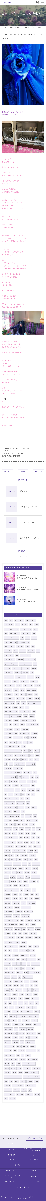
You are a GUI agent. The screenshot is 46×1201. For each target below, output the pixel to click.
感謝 (25, 972)
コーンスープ (23, 951)
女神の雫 (13, 868)
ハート (10, 794)
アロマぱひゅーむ (10, 659)
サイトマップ (34, 1182)
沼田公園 (17, 907)
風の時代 (34, 638)
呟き (33, 785)
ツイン (15, 829)
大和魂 (18, 825)
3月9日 (17, 1081)
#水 (20, 557)
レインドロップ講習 (10, 777)
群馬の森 (7, 759)
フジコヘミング (18, 738)
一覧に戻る (23, 472)
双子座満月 (8, 812)
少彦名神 (7, 1085)
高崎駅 (13, 859)
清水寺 (35, 994)
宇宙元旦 (27, 872)
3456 (23, 964)
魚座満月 (25, 1046)
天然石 (7, 1068)
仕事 (38, 838)
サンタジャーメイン (10, 842)
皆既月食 (30, 1029)
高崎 (30, 1090)
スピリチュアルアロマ (11, 733)
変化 (37, 1003)
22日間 (20, 842)
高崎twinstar (35, 877)
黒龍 (18, 964)
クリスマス (8, 820)
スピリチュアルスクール (18, 851)
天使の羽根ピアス (24, 733)
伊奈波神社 (21, 1033)
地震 (39, 959)
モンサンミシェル (10, 959)
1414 (31, 759)
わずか (12, 1007)
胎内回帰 (14, 1038)
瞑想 (6, 633)
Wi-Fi (6, 877)
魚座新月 (12, 877)
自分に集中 (28, 1025)
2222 (22, 799)
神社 (31, 751)
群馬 (6, 620)
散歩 (13, 759)
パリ (39, 1033)
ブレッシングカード (32, 820)
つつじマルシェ (26, 907)
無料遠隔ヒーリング (19, 820)
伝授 (20, 838)
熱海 (12, 990)
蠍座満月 (7, 903)
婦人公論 (7, 955)
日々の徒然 (37, 685)
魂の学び (36, 898)
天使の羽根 (23, 651)
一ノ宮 (20, 998)
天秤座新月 (8, 985)
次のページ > (38, 472)
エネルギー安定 (18, 768)
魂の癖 (26, 842)
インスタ (14, 707)
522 (23, 812)
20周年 (7, 868)
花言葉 (38, 829)
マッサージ (16, 916)
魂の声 (33, 833)
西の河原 (14, 898)
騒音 (22, 985)
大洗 (24, 929)
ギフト (7, 716)
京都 (29, 990)
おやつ (7, 859)
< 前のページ (7, 472)
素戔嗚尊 (14, 894)
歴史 (18, 959)
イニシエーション (30, 659)
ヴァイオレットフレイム (11, 890)
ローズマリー (30, 968)
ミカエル (32, 825)
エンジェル (37, 1025)
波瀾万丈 (19, 872)
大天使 (25, 716)
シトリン (29, 1007)
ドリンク (7, 785)
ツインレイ (30, 699)
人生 (31, 898)
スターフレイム (24, 885)
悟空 (13, 872)
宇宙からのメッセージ (11, 712)
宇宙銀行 (28, 1055)
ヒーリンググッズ (25, 655)
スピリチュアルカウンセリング (13, 751)
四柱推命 (7, 872)
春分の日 (34, 872)
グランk (7, 977)
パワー (7, 781)
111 (39, 1051)
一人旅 (7, 990)
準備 (35, 985)
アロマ (27, 638)
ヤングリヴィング (10, 803)
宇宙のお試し (8, 694)
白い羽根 (7, 964)
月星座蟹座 (24, 855)
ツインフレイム (9, 846)
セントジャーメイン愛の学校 (31, 1077)
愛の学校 (7, 1072)
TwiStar (23, 694)
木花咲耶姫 (35, 998)
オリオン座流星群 (32, 1059)
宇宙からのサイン (19, 764)
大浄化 (24, 903)
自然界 (27, 833)
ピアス (27, 646)
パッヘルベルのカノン (11, 946)
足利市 (35, 868)
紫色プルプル (34, 681)
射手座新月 (31, 651)
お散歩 (7, 855)
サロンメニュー (30, 1042)
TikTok (21, 1038)
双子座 (21, 925)
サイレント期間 (31, 764)
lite (27, 1038)
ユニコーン (13, 1020)
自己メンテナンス (27, 977)
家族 (32, 894)
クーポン (7, 668)
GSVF (31, 755)
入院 (6, 764)
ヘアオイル (34, 733)
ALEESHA (7, 933)
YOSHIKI (13, 881)
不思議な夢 (8, 916)
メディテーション (14, 633)
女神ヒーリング (28, 685)
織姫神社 (21, 868)
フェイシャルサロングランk (28, 720)
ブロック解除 (15, 903)
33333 (16, 694)
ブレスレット (20, 699)
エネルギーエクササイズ (11, 920)
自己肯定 (34, 1020)
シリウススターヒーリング (12, 942)
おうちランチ (8, 907)
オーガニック (8, 755)
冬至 (35, 816)
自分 (31, 777)
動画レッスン (24, 955)
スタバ (20, 1003)
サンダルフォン (18, 981)
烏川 (36, 851)
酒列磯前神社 (29, 938)
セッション (15, 1011)
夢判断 (23, 1081)
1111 (27, 707)
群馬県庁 (7, 833)
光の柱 (14, 833)
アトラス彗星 (34, 981)
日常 (6, 968)
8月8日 (24, 959)
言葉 (31, 672)
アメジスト (8, 864)
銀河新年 (24, 759)
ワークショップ (28, 912)
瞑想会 (35, 629)
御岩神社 (35, 990)
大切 (36, 777)
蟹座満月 (34, 668)
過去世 (37, 677)
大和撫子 (7, 1011)
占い (11, 620)
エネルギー (16, 812)
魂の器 (14, 933)
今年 (6, 1007)
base (35, 664)
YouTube (7, 707)
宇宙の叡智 (25, 729)
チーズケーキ (22, 946)
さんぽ (23, 790)
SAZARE (19, 685)
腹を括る (12, 742)
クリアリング (27, 772)
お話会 (26, 751)
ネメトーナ (28, 816)
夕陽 (33, 794)
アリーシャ (26, 668)
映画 (15, 1003)
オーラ (17, 625)
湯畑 (37, 894)
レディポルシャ (9, 790)
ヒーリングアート (9, 685)
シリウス (32, 925)
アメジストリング (20, 677)
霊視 (6, 1098)
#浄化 (25, 557)
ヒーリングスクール (23, 642)
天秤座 (36, 1081)
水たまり (17, 794)
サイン (20, 1072)
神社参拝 (16, 690)
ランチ (25, 864)
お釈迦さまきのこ (10, 972)
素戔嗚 (25, 933)
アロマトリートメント (11, 1059)
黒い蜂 (13, 1068)
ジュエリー (8, 1090)
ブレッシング (35, 964)
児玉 (11, 968)
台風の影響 (8, 768)
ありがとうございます (11, 925)
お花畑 (17, 790)
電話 (25, 738)
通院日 (26, 981)
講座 (33, 646)
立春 (38, 842)
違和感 (32, 842)
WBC (18, 703)
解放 (35, 772)
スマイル (7, 681)
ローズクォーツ (31, 1051)
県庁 (23, 968)
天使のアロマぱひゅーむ (21, 755)
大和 (6, 825)
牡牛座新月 (19, 912)
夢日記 (15, 651)
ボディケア (16, 1090)
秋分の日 (14, 977)
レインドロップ (26, 633)
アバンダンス (31, 959)
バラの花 (36, 946)
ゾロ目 (27, 799)
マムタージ (21, 1051)
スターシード (33, 1038)
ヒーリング (20, 1094)
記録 (15, 1051)
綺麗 (18, 1055)
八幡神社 (17, 968)
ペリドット (21, 877)
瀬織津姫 (29, 694)
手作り (30, 781)
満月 (37, 790)
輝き (35, 1007)
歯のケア (25, 672)
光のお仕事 (8, 1051)
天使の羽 (7, 1042)
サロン (19, 1046)
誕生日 (36, 759)
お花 (11, 1081)
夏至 (24, 742)
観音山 (15, 885)
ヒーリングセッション (25, 664)
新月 (17, 655)
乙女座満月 (23, 1029)
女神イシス (8, 829)
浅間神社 (27, 998)
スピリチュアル (9, 625)
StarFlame (20, 659)
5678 (6, 1020)
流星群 (21, 829)
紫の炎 (28, 877)
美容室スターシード (10, 807)
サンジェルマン (31, 1033)
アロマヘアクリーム (21, 846)
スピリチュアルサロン (11, 838)
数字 (6, 1016)
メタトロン (8, 981)
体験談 (18, 1064)
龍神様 (23, 725)
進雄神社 (7, 894)
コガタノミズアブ (10, 938)
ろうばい (28, 829)
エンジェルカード (10, 1094)
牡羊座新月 (27, 890)
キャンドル (37, 846)
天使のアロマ (8, 672)
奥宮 (27, 925)
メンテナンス (25, 1020)
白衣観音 (21, 833)
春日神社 (32, 1046)
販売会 (37, 751)
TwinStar (24, 625)
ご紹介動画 (15, 785)
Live (22, 1042)
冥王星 (24, 703)
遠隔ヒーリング (9, 655)
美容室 (30, 742)
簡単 (30, 946)
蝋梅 (30, 846)
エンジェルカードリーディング (13, 1077)
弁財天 (19, 1068)
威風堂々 (7, 1025)
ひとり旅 (18, 990)
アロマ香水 (8, 651)
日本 (24, 990)
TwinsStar (30, 677)
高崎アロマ (20, 646)
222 (11, 764)
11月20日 (28, 994)
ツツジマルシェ (9, 912)
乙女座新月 (14, 781)
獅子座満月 (8, 690)
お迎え (19, 859)
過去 (13, 1064)
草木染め (20, 807)
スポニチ (30, 929)
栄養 (10, 1003)
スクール (24, 1090)
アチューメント (9, 677)
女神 (34, 633)
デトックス (23, 781)
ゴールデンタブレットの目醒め (13, 772)
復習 (19, 777)
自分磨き (17, 729)
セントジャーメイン (26, 629)
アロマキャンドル (10, 703)
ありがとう (8, 885)
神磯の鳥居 (20, 938)
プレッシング (20, 803)
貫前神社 (13, 998)
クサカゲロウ (33, 933)
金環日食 (16, 985)
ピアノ (27, 807)
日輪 (26, 898)
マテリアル (8, 738)
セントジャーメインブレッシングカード (27, 1016)
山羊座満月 (18, 929)
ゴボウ (15, 951)
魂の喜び (26, 838)
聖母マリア (15, 681)
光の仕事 (31, 951)
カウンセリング (19, 620)
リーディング (29, 920)
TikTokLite (15, 1042)
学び (27, 985)
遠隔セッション (25, 785)
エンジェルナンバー (24, 712)
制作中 (31, 1003)
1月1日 (12, 825)
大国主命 (32, 716)
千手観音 (7, 1038)
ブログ (21, 707)
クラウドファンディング (11, 629)
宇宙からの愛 (36, 1068)
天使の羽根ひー (20, 1007)
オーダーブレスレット (29, 1064)
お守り (36, 625)
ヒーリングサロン (30, 620)
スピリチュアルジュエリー (12, 746)
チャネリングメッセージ (11, 638)
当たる (37, 1094)
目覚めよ (24, 825)
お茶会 (37, 755)
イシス (7, 881)
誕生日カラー (24, 681)
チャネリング (29, 1094)
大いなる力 (15, 955)
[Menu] (42, 2)
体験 (33, 838)
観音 (21, 898)
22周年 (14, 1072)
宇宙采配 (19, 972)
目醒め (37, 1011)
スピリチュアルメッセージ (12, 816)
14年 (16, 1029)
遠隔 (28, 794)
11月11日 (7, 994)
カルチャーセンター (17, 1085)
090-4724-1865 (14, 456)
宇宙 (34, 712)
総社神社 (12, 1016)
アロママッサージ (10, 1055)
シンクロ (25, 777)
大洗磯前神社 (8, 929)
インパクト (36, 864)
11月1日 (7, 1064)
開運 (31, 625)
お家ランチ (32, 855)
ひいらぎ (7, 851)
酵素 (35, 781)
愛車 (24, 859)
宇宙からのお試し (31, 690)
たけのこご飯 (31, 903)
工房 (17, 855)
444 (28, 964)
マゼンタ (28, 868)
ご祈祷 (21, 994)
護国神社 (37, 938)
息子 (6, 742)
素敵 (6, 1081)
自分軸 (22, 690)
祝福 (6, 725)
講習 (22, 920)
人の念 (30, 859)
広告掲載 (37, 929)
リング (7, 998)
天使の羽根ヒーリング (34, 703)
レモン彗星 (22, 1059)
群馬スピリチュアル (10, 642)
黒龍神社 (15, 994)
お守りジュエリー (9, 646)
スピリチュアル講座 (32, 725)
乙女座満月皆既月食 (10, 1033)
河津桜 (26, 881)
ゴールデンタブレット (27, 1011)
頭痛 (35, 859)
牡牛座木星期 (8, 729)
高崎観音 (24, 942)
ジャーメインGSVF (16, 716)
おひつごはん (17, 864)
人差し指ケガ (26, 1068)
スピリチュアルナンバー (11, 799)
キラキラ (16, 725)
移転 (28, 803)
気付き (19, 742)
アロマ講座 (8, 720)
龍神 (13, 964)
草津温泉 (25, 894)
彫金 (12, 855)
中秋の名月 (31, 790)
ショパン (34, 807)
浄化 (10, 951)
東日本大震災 (8, 1029)
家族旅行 (7, 898)
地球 (18, 759)
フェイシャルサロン (34, 972)
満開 (34, 890)
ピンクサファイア (10, 699)
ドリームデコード (30, 1085)
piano (20, 881)
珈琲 (26, 1003)
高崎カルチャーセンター (31, 1072)
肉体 (20, 933)
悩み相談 (12, 1098)
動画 (23, 794)
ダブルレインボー (10, 1046)
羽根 (36, 694)
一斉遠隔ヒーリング (17, 1025)
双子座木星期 (25, 916)
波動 (38, 651)
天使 (22, 638)
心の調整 (29, 1081)
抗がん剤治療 (32, 738)
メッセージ (18, 672)
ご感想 (37, 699)
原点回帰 (32, 955)
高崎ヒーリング (16, 668)
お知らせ (16, 720)
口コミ (23, 746)
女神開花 (30, 851)
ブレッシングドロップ (11, 664)
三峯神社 (32, 881)
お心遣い (37, 920)
